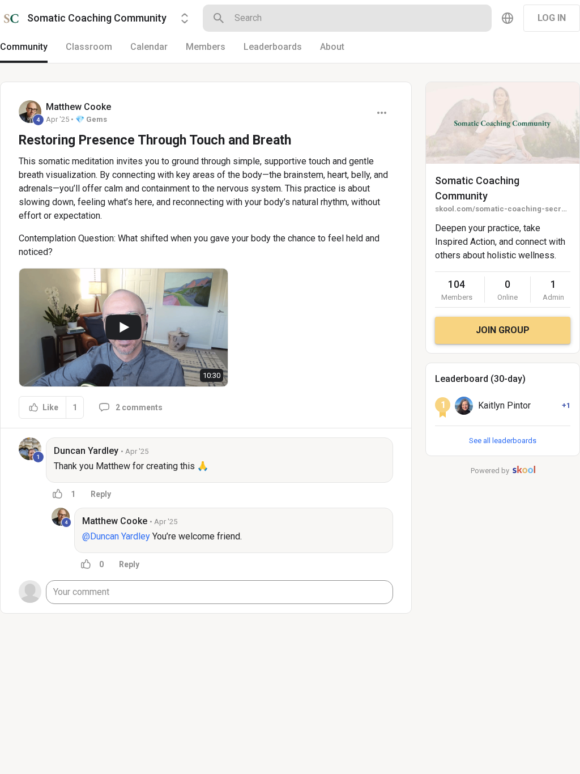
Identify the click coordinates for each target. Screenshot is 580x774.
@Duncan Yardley (116, 536)
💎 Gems (91, 119)
